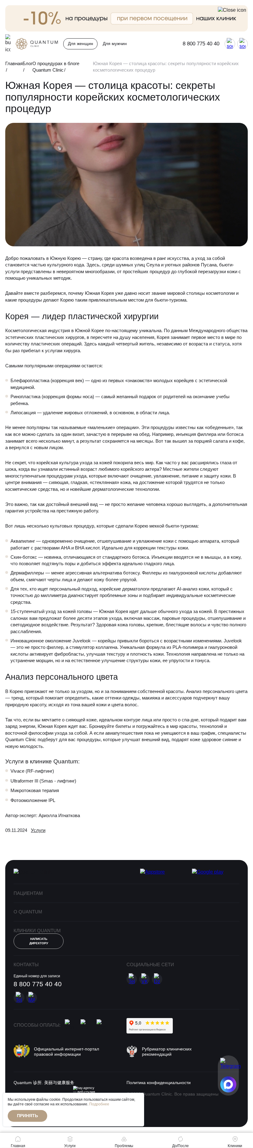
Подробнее (99, 1104)
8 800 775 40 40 (201, 44)
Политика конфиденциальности (158, 1082)
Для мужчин (115, 43)
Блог (27, 63)
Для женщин (80, 43)
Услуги (38, 830)
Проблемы (124, 1146)
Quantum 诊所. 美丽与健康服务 (44, 1082)
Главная (14, 63)
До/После (180, 1146)
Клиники (235, 1146)
